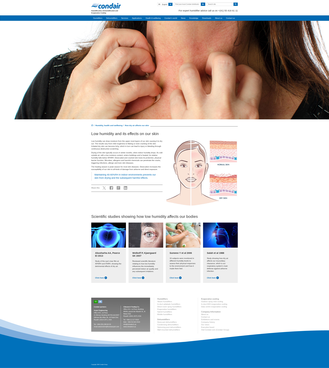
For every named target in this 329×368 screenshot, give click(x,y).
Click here (99, 278)
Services (124, 18)
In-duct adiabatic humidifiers (168, 304)
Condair (106, 6)
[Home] (92, 126)
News (183, 18)
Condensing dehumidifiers (168, 325)
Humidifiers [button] (97, 18)
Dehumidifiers (111, 18)
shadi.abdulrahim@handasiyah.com (106, 327)
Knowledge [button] (193, 18)
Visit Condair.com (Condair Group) (215, 330)
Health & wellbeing (153, 18)
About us (218, 18)
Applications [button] (137, 18)
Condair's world (170, 18)
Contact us (230, 18)
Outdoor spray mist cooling (212, 301)
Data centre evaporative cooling (214, 307)
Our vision (205, 325)
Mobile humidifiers (164, 314)
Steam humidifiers (164, 301)
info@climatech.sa (129, 324)
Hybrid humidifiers (164, 312)
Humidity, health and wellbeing (108, 125)
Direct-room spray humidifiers (169, 307)
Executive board (207, 327)
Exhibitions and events (210, 319)
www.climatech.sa (129, 327)
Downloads (206, 18)
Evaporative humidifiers (166, 309)
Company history (208, 322)
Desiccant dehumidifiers (167, 322)
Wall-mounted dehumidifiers (168, 330)
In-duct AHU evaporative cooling (214, 304)
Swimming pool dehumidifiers (169, 327)
